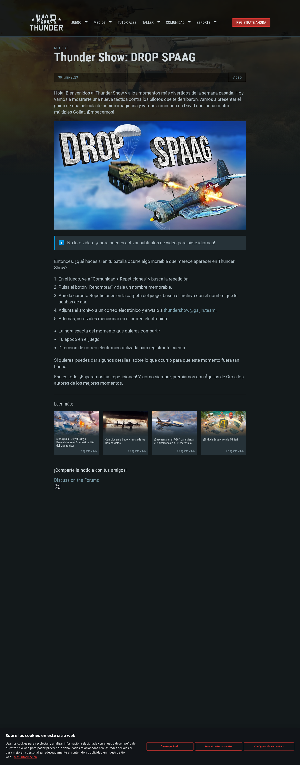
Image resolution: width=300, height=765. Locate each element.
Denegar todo (170, 746)
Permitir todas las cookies (218, 746)
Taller (148, 22)
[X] (57, 486)
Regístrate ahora (251, 22)
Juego (76, 22)
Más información (25, 757)
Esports (203, 22)
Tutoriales (127, 22)
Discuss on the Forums (76, 480)
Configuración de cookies (269, 746)
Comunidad (175, 22)
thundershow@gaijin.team (190, 310)
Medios (100, 22)
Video (237, 77)
